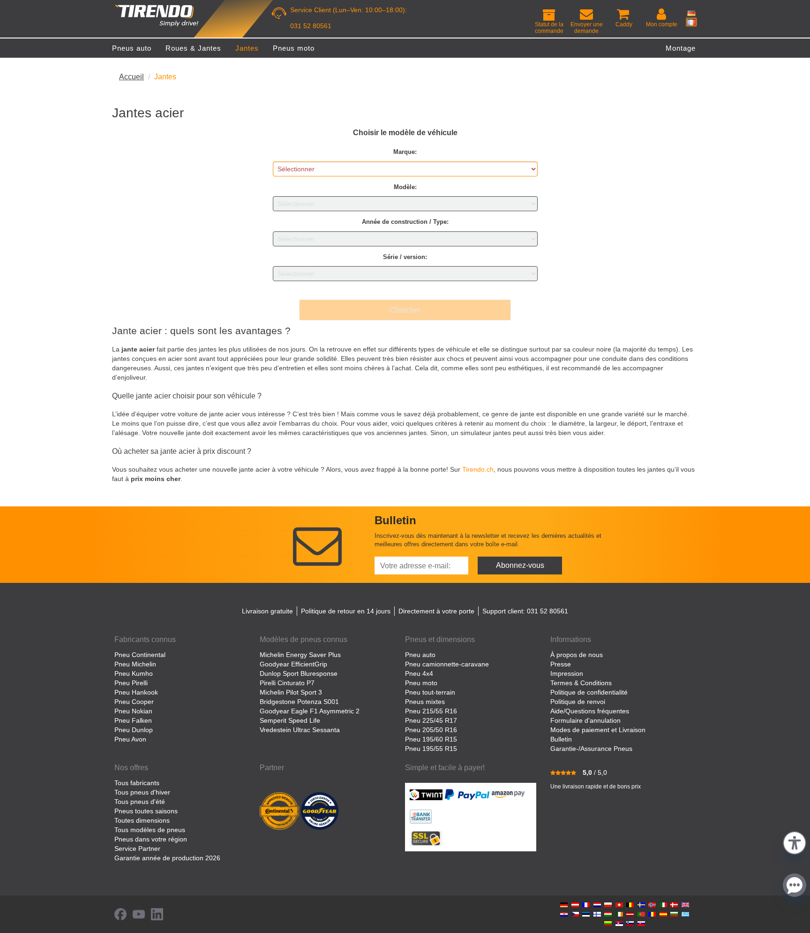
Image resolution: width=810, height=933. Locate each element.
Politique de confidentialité (589, 692)
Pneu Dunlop (133, 730)
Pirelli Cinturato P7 (287, 683)
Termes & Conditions (581, 683)
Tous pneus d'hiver (142, 792)
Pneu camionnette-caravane (447, 664)
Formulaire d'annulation (585, 720)
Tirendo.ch (478, 469)
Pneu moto (421, 683)
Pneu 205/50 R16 (431, 730)
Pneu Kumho (133, 673)
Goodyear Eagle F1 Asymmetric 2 (310, 711)
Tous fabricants (136, 783)
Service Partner (137, 848)
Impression (566, 673)
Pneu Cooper (134, 701)
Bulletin (561, 739)
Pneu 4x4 (419, 673)
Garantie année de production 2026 (167, 858)
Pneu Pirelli (131, 683)
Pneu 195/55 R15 (431, 748)
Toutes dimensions (142, 820)
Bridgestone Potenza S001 (299, 701)
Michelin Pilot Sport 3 (291, 692)
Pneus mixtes (425, 701)
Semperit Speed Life (290, 720)
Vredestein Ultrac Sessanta (300, 730)
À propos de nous (576, 654)
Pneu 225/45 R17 (431, 720)
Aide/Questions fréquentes (589, 711)
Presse (560, 664)
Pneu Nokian (133, 711)
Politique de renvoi (577, 701)
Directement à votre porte (436, 611)
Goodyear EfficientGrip (293, 664)
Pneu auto (420, 654)
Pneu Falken (133, 720)
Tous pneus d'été (139, 801)
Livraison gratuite (267, 611)
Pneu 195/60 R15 (431, 739)
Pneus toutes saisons (146, 811)
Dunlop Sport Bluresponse (299, 673)
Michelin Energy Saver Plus (300, 654)
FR (691, 22)
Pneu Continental (139, 654)
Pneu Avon (130, 739)
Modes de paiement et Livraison (597, 730)
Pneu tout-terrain (430, 692)
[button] (794, 841)
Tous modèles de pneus (149, 830)
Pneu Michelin (135, 664)
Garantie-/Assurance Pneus (591, 748)
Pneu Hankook (136, 692)
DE (691, 13)
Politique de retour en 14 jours (345, 611)
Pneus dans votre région (150, 839)
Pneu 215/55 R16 (431, 711)
